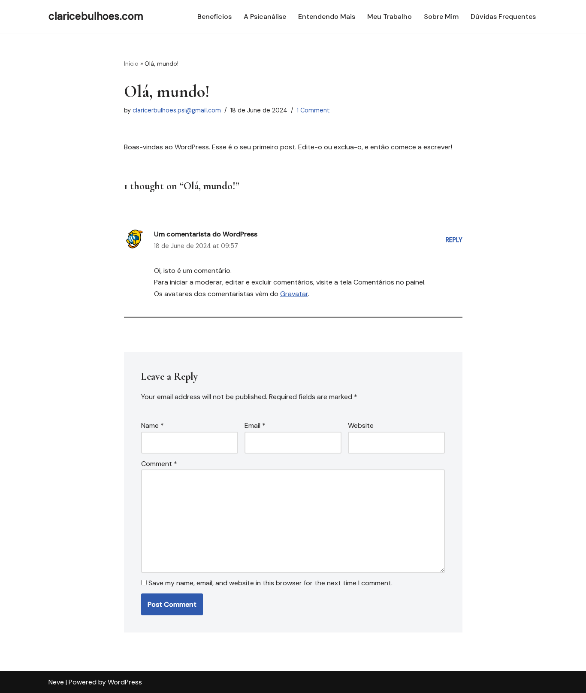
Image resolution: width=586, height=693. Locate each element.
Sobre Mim (441, 16)
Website (361, 425)
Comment (159, 463)
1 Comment (313, 110)
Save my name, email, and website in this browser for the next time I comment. (270, 582)
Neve (56, 682)
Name (152, 425)
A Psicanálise (265, 16)
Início (131, 63)
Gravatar (294, 293)
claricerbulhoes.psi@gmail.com (177, 110)
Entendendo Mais (326, 16)
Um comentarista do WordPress (205, 234)
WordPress (125, 682)
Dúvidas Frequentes (503, 16)
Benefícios (214, 16)
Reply (454, 240)
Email (255, 425)
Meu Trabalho (389, 16)
